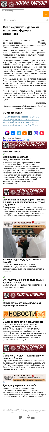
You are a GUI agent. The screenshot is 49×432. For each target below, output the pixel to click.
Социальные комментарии (16, 140)
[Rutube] (7, 133)
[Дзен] (30, 133)
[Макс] (36, 133)
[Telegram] (19, 133)
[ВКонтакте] (13, 133)
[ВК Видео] (41, 133)
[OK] (24, 133)
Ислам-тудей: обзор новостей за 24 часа (21, 117)
